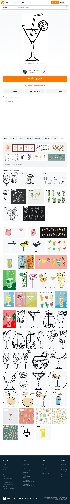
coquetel (46, 138)
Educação (5, 474)
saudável (28, 138)
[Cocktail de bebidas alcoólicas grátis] (57, 246)
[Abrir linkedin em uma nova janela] (25, 498)
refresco (37, 138)
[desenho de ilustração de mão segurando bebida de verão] (30, 179)
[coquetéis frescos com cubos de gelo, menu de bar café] (26, 262)
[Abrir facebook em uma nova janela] (20, 498)
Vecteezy (5, 467)
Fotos (16, 3)
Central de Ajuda (45, 465)
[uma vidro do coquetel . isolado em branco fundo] (59, 399)
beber (54, 138)
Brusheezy (6, 464)
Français (62, 474)
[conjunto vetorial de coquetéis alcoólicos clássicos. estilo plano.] (53, 232)
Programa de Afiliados (26, 471)
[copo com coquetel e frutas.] (6, 179)
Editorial (32, 3)
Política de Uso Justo (59, 499)
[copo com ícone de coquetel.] (57, 380)
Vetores (8, 3)
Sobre (43, 471)
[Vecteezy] (2, 2)
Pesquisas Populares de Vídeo (26, 485)
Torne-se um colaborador (45, 474)
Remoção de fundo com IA (8, 485)
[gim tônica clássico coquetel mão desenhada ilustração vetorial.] (18, 196)
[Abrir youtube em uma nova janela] (36, 498)
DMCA (24, 468)
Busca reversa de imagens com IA (8, 481)
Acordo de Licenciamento (27, 465)
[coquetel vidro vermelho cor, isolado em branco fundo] (10, 416)
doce (5, 138)
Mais (40, 3)
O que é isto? (16, 97)
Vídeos (24, 3)
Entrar (62, 2)
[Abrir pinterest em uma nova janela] (28, 498)
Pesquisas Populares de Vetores (26, 476)
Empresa (5, 472)
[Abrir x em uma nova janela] (33, 498)
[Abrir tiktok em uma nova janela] (31, 498)
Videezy (5, 469)
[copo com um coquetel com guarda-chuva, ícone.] (11, 399)
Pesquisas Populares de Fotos (28, 480)
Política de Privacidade (60, 498)
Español (62, 467)
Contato (44, 468)
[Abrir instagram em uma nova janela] (22, 498)
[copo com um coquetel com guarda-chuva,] (27, 399)
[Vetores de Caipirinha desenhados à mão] (56, 196)
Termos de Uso (49, 498)
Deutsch (62, 472)
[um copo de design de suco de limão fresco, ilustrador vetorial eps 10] (43, 432)
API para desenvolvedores (7, 477)
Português (63, 469)
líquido (13, 138)
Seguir (44, 72)
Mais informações (8, 101)
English (62, 464)
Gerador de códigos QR (8, 489)
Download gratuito (35, 79)
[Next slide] (63, 138)
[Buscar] (62, 7)
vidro (20, 138)
